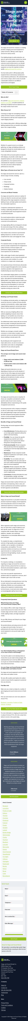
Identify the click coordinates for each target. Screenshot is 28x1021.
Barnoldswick (6, 876)
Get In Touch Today (14, 87)
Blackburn (5, 842)
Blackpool (3, 702)
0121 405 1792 (5, 978)
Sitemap (3, 1010)
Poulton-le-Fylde (17, 702)
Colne (4, 873)
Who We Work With (6, 990)
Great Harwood (7, 851)
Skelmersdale (6, 835)
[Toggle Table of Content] (15, 92)
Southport (8, 704)
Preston (5, 825)
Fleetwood (5, 820)
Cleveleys (5, 818)
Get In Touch (14, 938)
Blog (2, 995)
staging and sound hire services (13, 69)
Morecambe (6, 847)
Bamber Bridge (7, 832)
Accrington (5, 856)
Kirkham (3, 704)
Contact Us (4, 987)
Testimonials (4, 992)
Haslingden (6, 861)
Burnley (5, 866)
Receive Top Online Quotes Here (14, 595)
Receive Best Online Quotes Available (14, 492)
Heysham (5, 839)
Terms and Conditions (7, 1005)
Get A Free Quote (14, 796)
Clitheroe (5, 859)
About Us (3, 985)
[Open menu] (25, 2)
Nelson (4, 868)
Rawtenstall (6, 864)
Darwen (5, 849)
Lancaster (5, 844)
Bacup (4, 871)
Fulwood (5, 823)
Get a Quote (13, 41)
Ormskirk (5, 827)
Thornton (5, 815)
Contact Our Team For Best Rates (14, 292)
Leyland (5, 830)
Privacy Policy (5, 1003)
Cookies (3, 1007)
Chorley (5, 837)
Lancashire (10, 702)
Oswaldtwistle (6, 854)
